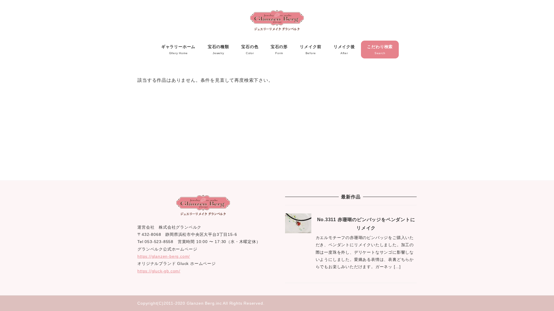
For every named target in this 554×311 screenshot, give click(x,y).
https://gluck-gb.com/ (158, 271)
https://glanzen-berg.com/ (163, 256)
